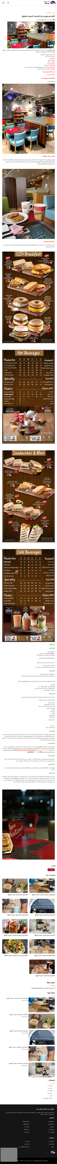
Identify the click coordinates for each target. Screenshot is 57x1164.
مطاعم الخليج (26, 1129)
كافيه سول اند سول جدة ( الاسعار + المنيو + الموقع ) (16, 935)
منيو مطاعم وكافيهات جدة (47, 1098)
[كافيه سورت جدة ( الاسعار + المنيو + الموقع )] (41, 1070)
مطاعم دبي (52, 1127)
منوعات (50, 1096)
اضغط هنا (39, 69)
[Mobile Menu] (3, 3)
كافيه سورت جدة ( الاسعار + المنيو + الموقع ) (44, 935)
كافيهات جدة (51, 870)
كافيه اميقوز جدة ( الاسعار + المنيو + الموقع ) (44, 956)
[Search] (8, 3)
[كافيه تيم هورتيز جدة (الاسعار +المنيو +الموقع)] (28, 35)
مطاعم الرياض (51, 1124)
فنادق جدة (50, 1088)
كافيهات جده (51, 1132)
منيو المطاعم (51, 1121)
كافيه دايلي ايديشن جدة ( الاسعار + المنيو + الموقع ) (16, 956)
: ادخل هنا (27, 67)
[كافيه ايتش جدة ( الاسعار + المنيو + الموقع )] (41, 1021)
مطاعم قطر (27, 1132)
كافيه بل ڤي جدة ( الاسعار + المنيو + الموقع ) (45, 915)
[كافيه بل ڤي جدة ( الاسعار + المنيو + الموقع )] (41, 1037)
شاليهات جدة (49, 1086)
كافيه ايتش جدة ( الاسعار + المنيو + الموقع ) (18, 895)
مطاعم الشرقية (26, 1124)
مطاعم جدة (50, 1093)
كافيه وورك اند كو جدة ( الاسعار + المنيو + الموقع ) (43, 895)
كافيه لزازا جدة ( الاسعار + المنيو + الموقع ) (45, 976)
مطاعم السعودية (26, 1121)
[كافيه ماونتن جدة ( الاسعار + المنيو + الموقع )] (41, 1053)
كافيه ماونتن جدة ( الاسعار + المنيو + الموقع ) (17, 915)
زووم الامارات (51, 1129)
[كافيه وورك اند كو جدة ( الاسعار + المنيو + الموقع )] (41, 1004)
